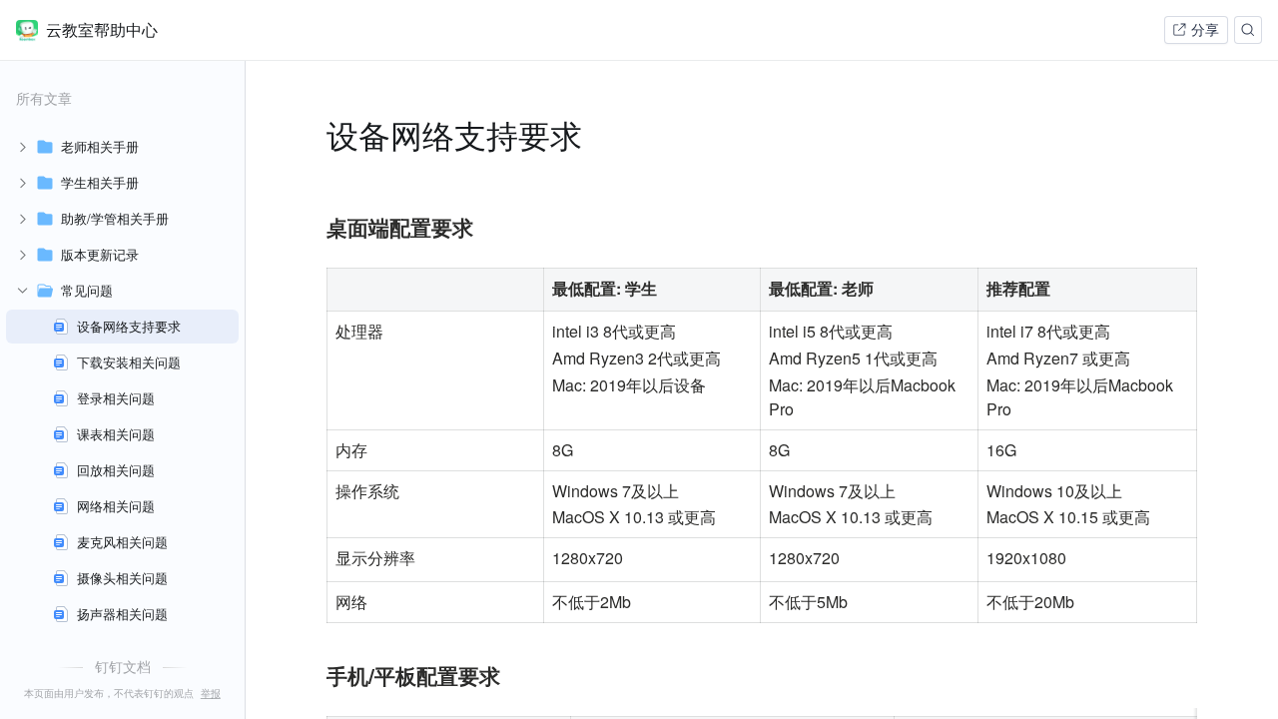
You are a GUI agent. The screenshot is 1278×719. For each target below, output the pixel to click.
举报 (211, 693)
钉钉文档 (123, 666)
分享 (1205, 29)
